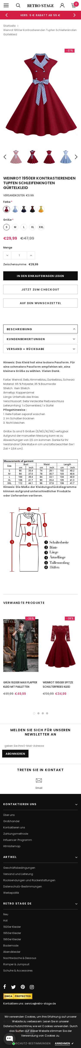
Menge (7, 247)
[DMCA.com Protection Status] (17, 996)
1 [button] (34, 713)
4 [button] (47, 713)
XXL (41, 227)
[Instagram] (32, 987)
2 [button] (38, 713)
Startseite (9, 26)
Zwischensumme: (15, 264)
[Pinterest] (23, 987)
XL (32, 227)
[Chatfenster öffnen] (9, 1039)
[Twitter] (13, 987)
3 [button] (43, 713)
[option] (40, 15)
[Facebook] (4, 987)
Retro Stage (40, 5)
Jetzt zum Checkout (40, 289)
